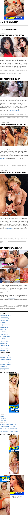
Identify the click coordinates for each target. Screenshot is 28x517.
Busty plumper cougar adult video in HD (8, 428)
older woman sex (16, 116)
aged (12, 117)
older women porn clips (19, 72)
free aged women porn (22, 163)
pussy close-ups (6, 308)
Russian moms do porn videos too (7, 430)
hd (11, 73)
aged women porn (22, 70)
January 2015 (3, 420)
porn (17, 73)
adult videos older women (22, 238)
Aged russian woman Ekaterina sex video (12, 35)
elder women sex (3, 322)
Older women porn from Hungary (10, 79)
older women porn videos (5, 364)
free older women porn (5, 325)
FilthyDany (5, 163)
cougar (9, 73)
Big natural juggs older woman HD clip (8, 424)
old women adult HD (4, 333)
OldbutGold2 (6, 70)
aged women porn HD (21, 305)
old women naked (9, 116)
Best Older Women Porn (9, 21)
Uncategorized (2, 117)
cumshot (17, 117)
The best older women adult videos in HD (8, 426)
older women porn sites (17, 306)
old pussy (1, 308)
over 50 (22, 241)
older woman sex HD (10, 72)
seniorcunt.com (12, 308)
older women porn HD (12, 165)
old (5, 119)
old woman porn (3, 331)
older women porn (10, 228)
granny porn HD (22, 114)
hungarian (22, 117)
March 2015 (2, 416)
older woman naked (4, 340)
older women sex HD (4, 368)
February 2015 (3, 418)
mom (4, 119)
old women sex (9, 239)
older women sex (3, 366)
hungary (26, 117)
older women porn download (6, 354)
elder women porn (4, 320)
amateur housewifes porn (4, 301)
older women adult (4, 347)
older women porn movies (5, 357)
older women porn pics (21, 165)
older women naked (4, 348)
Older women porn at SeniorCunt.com (11, 248)
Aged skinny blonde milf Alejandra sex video (13, 172)
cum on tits (13, 241)
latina (10, 166)
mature (13, 73)
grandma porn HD (4, 327)
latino (12, 166)
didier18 (5, 238)
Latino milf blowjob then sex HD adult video (13, 124)
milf (15, 73)
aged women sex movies (14, 110)
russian (20, 73)
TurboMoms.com (24, 230)
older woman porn (4, 341)
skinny (1, 242)
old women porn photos (5, 336)
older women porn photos (5, 359)
